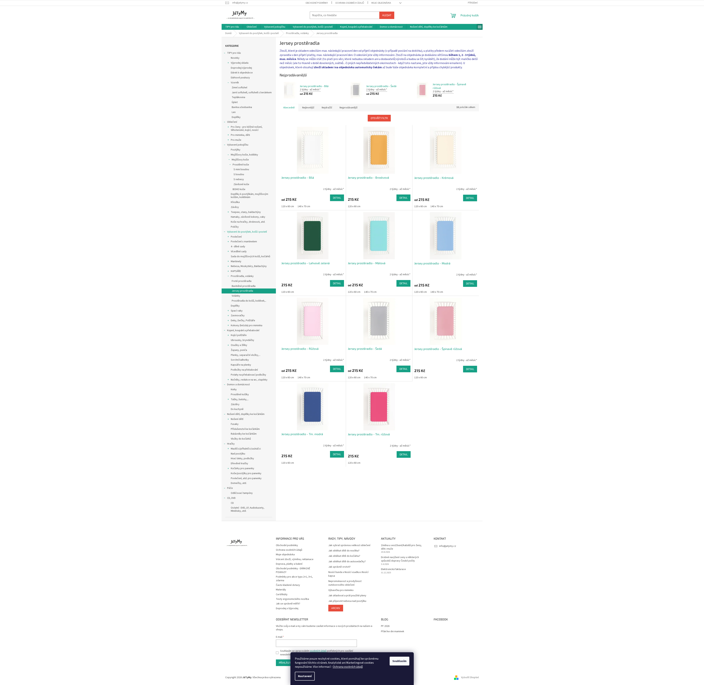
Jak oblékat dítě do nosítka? (343, 551)
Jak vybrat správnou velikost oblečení (349, 545)
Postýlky (235, 150)
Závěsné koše (241, 184)
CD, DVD (231, 498)
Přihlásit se (286, 662)
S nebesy (239, 179)
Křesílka (235, 202)
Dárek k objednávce (242, 73)
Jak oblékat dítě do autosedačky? (347, 561)
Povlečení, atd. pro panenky (246, 478)
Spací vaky (237, 311)
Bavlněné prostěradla (243, 286)
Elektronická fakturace (393, 569)
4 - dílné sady (238, 246)
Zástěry (235, 404)
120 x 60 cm (287, 206)
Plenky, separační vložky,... (245, 355)
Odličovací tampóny (242, 493)
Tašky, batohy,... (240, 399)
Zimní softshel (239, 87)
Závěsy (235, 207)
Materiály (281, 590)
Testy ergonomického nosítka (292, 599)
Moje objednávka (381, 3)
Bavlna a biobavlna (242, 107)
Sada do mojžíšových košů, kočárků (250, 256)
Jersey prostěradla (242, 291)
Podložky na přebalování (244, 370)
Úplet (235, 102)
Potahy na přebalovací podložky (248, 375)
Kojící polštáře (239, 335)
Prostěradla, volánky (242, 276)
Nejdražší (327, 107)
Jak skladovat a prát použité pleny (347, 595)
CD (232, 503)
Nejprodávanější (348, 107)
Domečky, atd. (239, 483)
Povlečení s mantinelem (244, 241)
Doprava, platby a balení (289, 564)
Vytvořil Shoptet (470, 677)
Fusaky (235, 424)
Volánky (236, 296)
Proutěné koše (241, 165)
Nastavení (305, 676)
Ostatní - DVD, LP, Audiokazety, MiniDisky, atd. (247, 509)
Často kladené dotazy (288, 585)
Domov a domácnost (238, 384)
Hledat (386, 15)
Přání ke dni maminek (392, 631)
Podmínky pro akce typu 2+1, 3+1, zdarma (294, 578)
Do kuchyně (237, 409)
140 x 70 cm (304, 206)
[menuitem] (232, 27)
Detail (337, 197)
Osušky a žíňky (239, 345)
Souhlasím (399, 661)
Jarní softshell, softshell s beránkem (252, 92)
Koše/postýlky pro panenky (246, 473)
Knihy (234, 389)
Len (234, 112)
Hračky (231, 444)
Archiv (335, 608)
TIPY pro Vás (234, 53)
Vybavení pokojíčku (237, 145)
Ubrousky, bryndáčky (242, 340)
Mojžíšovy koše (240, 160)
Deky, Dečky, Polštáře (243, 320)
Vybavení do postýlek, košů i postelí (247, 232)
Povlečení (236, 237)
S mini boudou (241, 169)
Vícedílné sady (239, 251)
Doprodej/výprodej (241, 68)
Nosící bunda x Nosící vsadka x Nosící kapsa (348, 574)
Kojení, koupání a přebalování (243, 330)
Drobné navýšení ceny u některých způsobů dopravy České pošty (400, 559)
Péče (230, 488)
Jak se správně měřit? (288, 604)
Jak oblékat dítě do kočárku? (344, 556)
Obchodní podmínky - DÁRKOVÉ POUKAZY (293, 570)
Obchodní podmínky (317, 3)
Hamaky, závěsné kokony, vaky (248, 217)
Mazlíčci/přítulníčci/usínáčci (246, 449)
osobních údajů (318, 651)
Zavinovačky (238, 315)
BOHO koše (239, 189)
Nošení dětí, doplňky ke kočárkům (245, 414)
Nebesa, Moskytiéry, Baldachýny (249, 266)
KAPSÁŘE (236, 271)
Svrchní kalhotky (240, 360)
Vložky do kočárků (241, 439)
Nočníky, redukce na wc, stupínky (249, 380)
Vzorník (235, 82)
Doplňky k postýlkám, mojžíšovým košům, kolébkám (249, 195)
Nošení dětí (237, 419)
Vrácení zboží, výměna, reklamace (294, 559)
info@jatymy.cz (447, 546)
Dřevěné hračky (239, 463)
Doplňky (236, 117)
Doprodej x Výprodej (287, 608)
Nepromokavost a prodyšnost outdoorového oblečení (344, 583)
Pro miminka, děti (240, 135)
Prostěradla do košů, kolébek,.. (249, 301)
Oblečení (232, 122)
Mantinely (236, 261)
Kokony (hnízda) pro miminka (246, 325)
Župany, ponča (239, 350)
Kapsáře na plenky (241, 365)
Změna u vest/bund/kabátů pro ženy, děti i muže (401, 547)
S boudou (239, 174)
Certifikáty (281, 594)
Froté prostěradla (241, 281)
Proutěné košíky (240, 394)
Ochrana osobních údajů (348, 667)
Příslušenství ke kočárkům (245, 429)
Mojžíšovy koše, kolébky (244, 155)
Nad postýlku (238, 454)
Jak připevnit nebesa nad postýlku (347, 601)
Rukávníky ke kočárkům (244, 434)
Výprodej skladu (239, 63)
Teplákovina (238, 97)
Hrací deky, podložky (242, 458)
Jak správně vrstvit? (339, 567)
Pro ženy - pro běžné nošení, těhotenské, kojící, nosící (246, 128)
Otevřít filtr (379, 118)
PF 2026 (385, 626)
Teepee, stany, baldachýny (246, 212)
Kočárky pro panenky (242, 468)
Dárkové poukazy (240, 77)
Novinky (235, 58)
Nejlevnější (308, 107)
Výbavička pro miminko (341, 590)
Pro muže (236, 140)
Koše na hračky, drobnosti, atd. (248, 222)
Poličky (235, 227)
